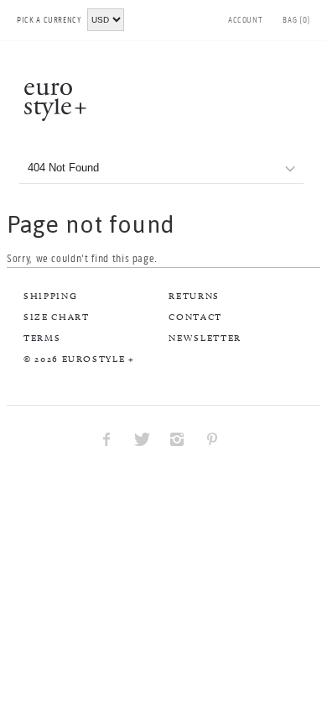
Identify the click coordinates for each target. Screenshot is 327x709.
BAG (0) (296, 20)
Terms (41, 338)
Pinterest (212, 438)
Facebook (106, 438)
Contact (195, 317)
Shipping (50, 296)
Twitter (141, 438)
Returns (194, 296)
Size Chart (56, 317)
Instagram (177, 438)
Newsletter (205, 338)
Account (245, 20)
